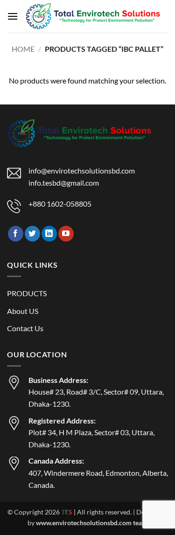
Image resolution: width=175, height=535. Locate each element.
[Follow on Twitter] (32, 234)
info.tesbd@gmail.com (63, 182)
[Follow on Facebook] (15, 234)
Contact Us (25, 328)
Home (23, 48)
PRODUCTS (27, 293)
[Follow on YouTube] (66, 234)
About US (22, 310)
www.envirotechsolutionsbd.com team (91, 523)
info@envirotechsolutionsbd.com (81, 170)
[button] (12, 16)
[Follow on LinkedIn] (49, 234)
